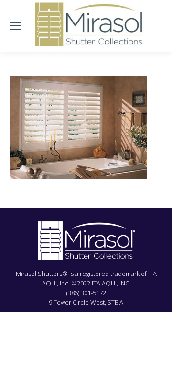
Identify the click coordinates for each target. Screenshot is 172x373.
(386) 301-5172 (86, 292)
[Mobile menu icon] (15, 26)
